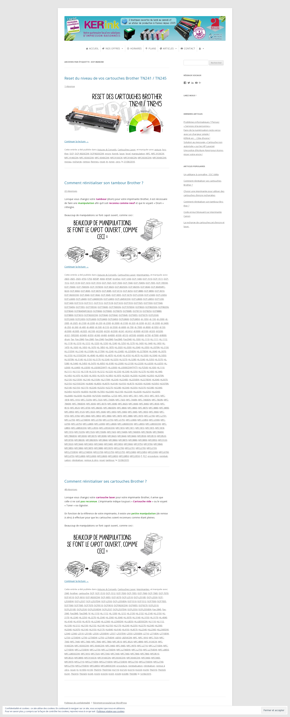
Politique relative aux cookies (110, 711)
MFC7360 (105, 653)
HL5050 (155, 383)
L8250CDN (127, 637)
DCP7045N (69, 307)
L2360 (74, 633)
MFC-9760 (75, 415)
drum (67, 339)
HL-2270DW (142, 351)
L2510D (88, 633)
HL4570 (130, 383)
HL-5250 (114, 359)
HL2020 (125, 375)
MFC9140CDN (130, 157)
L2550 (129, 633)
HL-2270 (92, 617)
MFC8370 (92, 435)
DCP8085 (127, 311)
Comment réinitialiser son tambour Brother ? (103, 182)
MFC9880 (98, 448)
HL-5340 (141, 359)
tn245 (90, 673)
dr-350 (67, 327)
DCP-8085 (106, 290)
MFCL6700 (164, 452)
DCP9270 (143, 315)
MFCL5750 (109, 452)
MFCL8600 (102, 456)
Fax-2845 (89, 339)
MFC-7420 (120, 399)
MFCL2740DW (85, 452)
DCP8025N (163, 307)
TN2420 (83, 673)
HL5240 (92, 387)
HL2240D (123, 379)
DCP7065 (78, 605)
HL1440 (158, 371)
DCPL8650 (135, 319)
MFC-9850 (96, 415)
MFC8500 (141, 435)
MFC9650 (118, 444)
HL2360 (158, 625)
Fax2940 (127, 339)
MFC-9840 (85, 415)
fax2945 (83, 613)
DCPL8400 (102, 319)
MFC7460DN (134, 431)
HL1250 (133, 371)
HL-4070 (109, 355)
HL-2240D (119, 351)
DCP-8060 (75, 290)
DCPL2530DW (94, 609)
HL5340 (125, 387)
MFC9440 (78, 444)
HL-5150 (88, 359)
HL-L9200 (85, 367)
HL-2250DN (130, 351)
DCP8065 (107, 311)
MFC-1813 (144, 395)
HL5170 (84, 387)
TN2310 (153, 669)
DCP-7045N (139, 282)
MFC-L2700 (149, 415)
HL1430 (150, 371)
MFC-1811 (133, 395)
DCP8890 (68, 315)
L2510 (81, 633)
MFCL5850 (142, 452)
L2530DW (104, 633)
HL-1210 (77, 343)
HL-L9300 (112, 367)
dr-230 (99, 323)
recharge (77, 161)
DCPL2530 (82, 609)
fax (72, 339)
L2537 (112, 633)
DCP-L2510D (140, 597)
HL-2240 (109, 351)
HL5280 (117, 387)
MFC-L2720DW (82, 649)
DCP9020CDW (97, 153)
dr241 (121, 331)
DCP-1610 (85, 282)
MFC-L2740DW (83, 419)
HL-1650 (83, 347)
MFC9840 (158, 444)
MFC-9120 (80, 411)
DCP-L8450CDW (123, 298)
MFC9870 (88, 448)
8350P (96, 278)
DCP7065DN (115, 307)
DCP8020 (139, 307)
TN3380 (133, 673)
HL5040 (147, 383)
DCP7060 (68, 605)
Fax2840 (109, 339)
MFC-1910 (75, 399)
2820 (66, 278)
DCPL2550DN (144, 609)
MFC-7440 (75, 641)
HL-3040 (153, 351)
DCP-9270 (127, 294)
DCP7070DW (128, 307)
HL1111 (68, 371)
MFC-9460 (122, 411)
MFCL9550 (135, 456)
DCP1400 (68, 303)
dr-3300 (156, 323)
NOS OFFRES (113, 48)
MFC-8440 (133, 403)
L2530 (96, 633)
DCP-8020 (109, 286)
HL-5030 (144, 355)
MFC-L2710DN (155, 645)
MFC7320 (90, 431)
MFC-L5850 (142, 419)
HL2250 (133, 625)
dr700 (148, 335)
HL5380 (150, 387)
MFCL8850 (124, 456)
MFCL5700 (98, 452)
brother (116, 278)
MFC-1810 (123, 395)
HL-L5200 (138, 363)
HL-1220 (95, 343)
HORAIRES (136, 48)
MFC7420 (111, 431)
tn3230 (104, 673)
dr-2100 (82, 323)
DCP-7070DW (96, 286)
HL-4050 (100, 355)
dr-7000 (138, 327)
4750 (84, 278)
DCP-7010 (96, 282)
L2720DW (75, 637)
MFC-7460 (85, 641)
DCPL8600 (124, 319)
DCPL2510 (153, 605)
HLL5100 (119, 391)
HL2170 (117, 625)
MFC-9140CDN (71, 157)
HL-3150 (68, 355)
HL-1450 (157, 343)
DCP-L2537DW (93, 601)
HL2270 (142, 625)
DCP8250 (147, 311)
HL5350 (133, 387)
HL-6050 (101, 363)
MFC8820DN (92, 440)
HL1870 (117, 375)
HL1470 (76, 375)
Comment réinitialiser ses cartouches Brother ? (105, 481)
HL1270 (142, 371)
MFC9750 (138, 444)
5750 (89, 278)
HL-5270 (123, 359)
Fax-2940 (99, 339)
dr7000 (155, 335)
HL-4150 (127, 355)
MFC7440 (115, 653)
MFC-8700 (85, 407)
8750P (109, 278)
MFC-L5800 (131, 419)
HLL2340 (142, 629)
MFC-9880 (128, 415)
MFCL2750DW (82, 665)
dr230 (107, 331)
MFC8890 (142, 440)
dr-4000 (90, 327)
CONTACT (189, 48)
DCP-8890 (149, 290)
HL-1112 (163, 339)
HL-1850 (101, 347)
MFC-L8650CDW (153, 423)
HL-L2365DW (117, 621)
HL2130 (68, 379)
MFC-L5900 (154, 419)
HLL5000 (110, 391)
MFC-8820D (96, 407)
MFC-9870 (117, 415)
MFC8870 (122, 440)
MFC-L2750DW (150, 649)
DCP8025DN (151, 307)
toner (112, 161)
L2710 (146, 633)
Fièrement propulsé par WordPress (110, 702)
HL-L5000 (119, 363)
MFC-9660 (154, 411)
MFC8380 (102, 435)
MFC (148, 153)
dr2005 (75, 331)
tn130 (90, 669)
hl (89, 613)
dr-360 (75, 327)
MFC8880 (132, 440)
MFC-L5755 (119, 419)
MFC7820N (146, 431)
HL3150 (68, 383)
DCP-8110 (117, 290)
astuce (157, 149)
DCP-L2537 (80, 601)
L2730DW (92, 637)
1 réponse (69, 86)
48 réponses (70, 489)
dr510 (125, 335)
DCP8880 (157, 311)
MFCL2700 (119, 448)
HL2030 (133, 375)
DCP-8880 (138, 290)
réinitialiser (77, 460)
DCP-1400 (137, 278)
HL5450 (68, 391)
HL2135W (77, 379)
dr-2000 (160, 319)
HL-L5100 (129, 363)
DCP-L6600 (69, 298)
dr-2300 (107, 323)
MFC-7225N (86, 399)
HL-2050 (145, 347)
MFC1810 (120, 427)
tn (107, 161)
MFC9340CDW (159, 157)
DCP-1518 (75, 282)
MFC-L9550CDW (107, 427)
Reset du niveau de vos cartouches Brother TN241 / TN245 (115, 78)
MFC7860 (144, 653)
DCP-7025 (106, 282)
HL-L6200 (148, 363)
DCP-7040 (128, 282)
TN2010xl (106, 669)
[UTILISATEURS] (201, 48)
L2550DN (137, 633)
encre (108, 153)
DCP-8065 (85, 290)
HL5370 (142, 387)
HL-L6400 (75, 367)
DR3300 (75, 335)
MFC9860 (78, 448)
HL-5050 (162, 355)
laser (122, 153)
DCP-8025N (133, 286)
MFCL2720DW (71, 452)
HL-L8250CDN (141, 621)
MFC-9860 (106, 415)
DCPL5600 (69, 319)
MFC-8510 (117, 641)
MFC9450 (88, 444)
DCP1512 (98, 303)
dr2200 (99, 331)
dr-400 (82, 327)
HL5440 (158, 387)
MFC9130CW (116, 157)
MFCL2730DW (145, 661)
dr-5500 (113, 327)
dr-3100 (124, 323)
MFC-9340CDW (102, 157)
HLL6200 (137, 391)
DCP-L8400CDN (95, 298)
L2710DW (164, 633)
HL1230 (117, 371)
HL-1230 (104, 343)
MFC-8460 (144, 403)
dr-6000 (122, 327)
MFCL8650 (113, 456)
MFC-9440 (101, 411)
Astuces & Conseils (107, 149)
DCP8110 (137, 311)
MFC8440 (121, 435)
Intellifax (106, 395)
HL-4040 (91, 355)
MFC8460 (131, 435)
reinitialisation (135, 665)
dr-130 (152, 319)
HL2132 (92, 625)
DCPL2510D (70, 609)
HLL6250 (146, 391)
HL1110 (160, 367)
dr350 (90, 335)
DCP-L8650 (148, 298)
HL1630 (84, 375)
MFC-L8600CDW (125, 423)
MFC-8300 (91, 403)
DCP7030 (148, 303)
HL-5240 (105, 359)
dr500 (118, 335)
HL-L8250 (128, 621)
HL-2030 (127, 347)
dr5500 (132, 335)
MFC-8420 (123, 403)
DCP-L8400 (81, 298)
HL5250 (101, 387)
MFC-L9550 (93, 427)
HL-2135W (69, 351)
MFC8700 (68, 440)
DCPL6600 (91, 319)
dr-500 (98, 327)
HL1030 (152, 367)
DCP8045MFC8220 (83, 311)
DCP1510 (78, 303)
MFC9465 (108, 444)
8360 (102, 278)
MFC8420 (112, 435)
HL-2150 (157, 613)
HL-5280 (132, 359)
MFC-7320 (97, 399)
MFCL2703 (141, 448)
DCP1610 (118, 303)
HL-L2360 (105, 621)
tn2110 (115, 669)
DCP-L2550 (106, 601)
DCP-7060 (142, 593)
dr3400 (83, 335)
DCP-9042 (95, 294)
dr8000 (162, 335)
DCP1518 (108, 303)
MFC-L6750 (76, 423)
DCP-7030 (117, 282)
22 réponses (70, 191)
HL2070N (159, 375)
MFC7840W (158, 431)
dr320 (152, 331)
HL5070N (164, 383)
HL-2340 (101, 617)
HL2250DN (134, 379)
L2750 (101, 637)
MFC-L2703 (69, 419)
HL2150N (95, 379)
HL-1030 (136, 339)
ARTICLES (168, 48)
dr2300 (114, 331)
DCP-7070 (163, 593)
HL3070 (163, 379)
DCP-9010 (159, 290)
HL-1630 (74, 347)
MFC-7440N (131, 399)
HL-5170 (97, 359)
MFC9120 (162, 440)
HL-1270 (131, 343)
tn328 (118, 673)
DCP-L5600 (149, 294)
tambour (110, 460)
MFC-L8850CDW (79, 427)
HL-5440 (74, 363)
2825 (72, 278)
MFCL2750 (69, 665)
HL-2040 (136, 347)
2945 (66, 593)
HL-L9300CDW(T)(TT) (128, 367)
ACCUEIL (94, 48)
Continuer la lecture (76, 141)
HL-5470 (92, 363)
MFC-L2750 (137, 649)
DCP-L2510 (127, 597)
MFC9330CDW (145, 157)
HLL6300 (156, 391)
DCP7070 (88, 605)
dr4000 (111, 335)
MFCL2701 (130, 448)
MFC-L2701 (161, 415)
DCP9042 (113, 315)
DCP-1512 (110, 593)
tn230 (146, 669)
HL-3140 (136, 617)
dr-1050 (144, 319)
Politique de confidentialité (77, 702)
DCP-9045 (106, 294)
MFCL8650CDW (108, 665)
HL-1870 (110, 347)
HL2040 (142, 375)
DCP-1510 (147, 278)
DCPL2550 (132, 609)
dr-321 (148, 323)
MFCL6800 (80, 456)
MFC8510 (151, 435)
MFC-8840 (122, 407)
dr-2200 (91, 323)
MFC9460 (98, 444)
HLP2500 (96, 395)
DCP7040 (158, 303)
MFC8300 (82, 435)
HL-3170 (154, 617)
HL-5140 (79, 359)
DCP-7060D (70, 286)
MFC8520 (161, 435)
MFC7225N (79, 431)
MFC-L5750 (108, 419)
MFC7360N (101, 431)
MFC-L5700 (96, 419)
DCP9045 (123, 315)
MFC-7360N (108, 399)
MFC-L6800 (88, 423)
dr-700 (130, 327)
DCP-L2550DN (120, 601)
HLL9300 (87, 395)
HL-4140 (118, 355)
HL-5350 (150, 359)
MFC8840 (103, 440)
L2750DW (109, 637)
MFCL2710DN (91, 661)
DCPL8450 (113, 319)
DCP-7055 (150, 282)
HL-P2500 (143, 367)
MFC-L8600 (111, 423)
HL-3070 (162, 351)
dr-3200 (140, 323)
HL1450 (68, 375)
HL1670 (101, 375)
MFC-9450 (111, 411)
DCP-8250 (128, 290)
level (128, 153)
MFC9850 (68, 448)
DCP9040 (103, 315)
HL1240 (125, 371)
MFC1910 (68, 431)
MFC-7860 (106, 641)
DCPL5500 (153, 315)
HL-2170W (100, 351)
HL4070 (105, 383)
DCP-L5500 (138, 294)
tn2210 (131, 669)
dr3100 (144, 331)
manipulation (138, 153)
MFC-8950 (69, 411)
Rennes (95, 161)
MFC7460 (124, 653)
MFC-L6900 (99, 423)
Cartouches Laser (127, 149)
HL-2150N (89, 351)
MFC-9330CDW (86, 157)
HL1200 (68, 625)
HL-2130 (164, 347)
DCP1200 (159, 298)
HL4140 (114, 383)
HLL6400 (68, 395)
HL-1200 (113, 613)
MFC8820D (79, 440)
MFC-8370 (101, 403)
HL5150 (76, 387)
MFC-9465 (132, 411)
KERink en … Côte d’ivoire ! (197, 138)
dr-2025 (74, 323)
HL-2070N (155, 347)
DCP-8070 (96, 290)
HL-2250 (83, 617)
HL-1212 (86, 343)
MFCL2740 (158, 661)
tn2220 (138, 669)
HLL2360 (152, 629)
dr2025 (83, 331)
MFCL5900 (153, 452)
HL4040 (89, 383)
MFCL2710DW (106, 661)
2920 (78, 278)
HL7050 (101, 391)
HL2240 (114, 379)
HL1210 (92, 371)
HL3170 (101, 629)
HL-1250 (122, 343)
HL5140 (68, 387)
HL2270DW (145, 379)
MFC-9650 (143, 411)
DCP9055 (133, 315)
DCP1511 (88, 303)
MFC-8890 (164, 407)
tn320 (97, 673)
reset (102, 161)
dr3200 (159, 331)
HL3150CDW (79, 383)
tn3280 (125, 673)
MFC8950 (152, 440)
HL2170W (105, 379)
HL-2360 (110, 617)
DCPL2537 (107, 609)
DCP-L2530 (152, 597)
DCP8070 (117, 311)
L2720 (114, 395)
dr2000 (67, 331)
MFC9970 (108, 448)
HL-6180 (110, 363)
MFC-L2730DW (108, 649)
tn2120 (123, 669)
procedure (153, 456)
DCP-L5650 (161, 294)
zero (118, 161)
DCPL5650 (80, 319)
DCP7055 (80, 307)
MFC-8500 (154, 403)
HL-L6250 (158, 363)
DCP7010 (128, 303)
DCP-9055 (116, 294)
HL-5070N (69, 359)
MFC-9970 (138, 415)
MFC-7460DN (144, 399)
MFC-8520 (75, 407)
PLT (145, 456)
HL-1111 (154, 339)
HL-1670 (92, 347)
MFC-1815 (154, 395)
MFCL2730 (133, 661)
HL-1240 (113, 343)
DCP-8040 (145, 286)
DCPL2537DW (120, 609)
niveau (67, 161)
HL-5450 (83, 363)
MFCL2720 (152, 448)
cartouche (84, 593)
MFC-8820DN (109, 407)
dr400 (104, 335)
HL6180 (92, 391)
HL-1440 (148, 343)
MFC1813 (139, 427)
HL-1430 (139, 343)
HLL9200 (78, 395)
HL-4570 (135, 355)
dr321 (67, 335)
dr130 (162, 327)
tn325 (111, 673)
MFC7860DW (70, 435)
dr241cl (128, 331)
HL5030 (138, 383)
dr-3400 (164, 323)
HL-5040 (153, 355)
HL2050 (150, 375)
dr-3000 (115, 323)
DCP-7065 (153, 593)
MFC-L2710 (142, 645)
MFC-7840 (96, 641)
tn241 (67, 673)
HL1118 (84, 371)
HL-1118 (68, 343)
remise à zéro (91, 460)
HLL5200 (128, 391)
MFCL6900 (91, 456)
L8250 (118, 637)
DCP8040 (68, 311)
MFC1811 (130, 427)
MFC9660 (128, 444)
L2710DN (154, 633)
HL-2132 (140, 613)
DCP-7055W (162, 282)
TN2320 (161, 669)
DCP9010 (78, 315)
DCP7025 (138, 303)
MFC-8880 (153, 407)
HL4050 (97, 383)
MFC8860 (113, 440)
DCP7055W (91, 307)
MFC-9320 (90, 411)
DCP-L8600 (137, 298)
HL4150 (122, 383)
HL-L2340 (95, 621)
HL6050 (84, 391)
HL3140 (84, 629)
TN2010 (97, 669)
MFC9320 (68, 444)
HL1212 (101, 371)
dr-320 (132, 323)
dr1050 (155, 327)
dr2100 (91, 331)
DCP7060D (103, 307)
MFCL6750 (69, 456)
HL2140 (86, 379)
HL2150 (109, 625)
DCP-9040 (84, 294)
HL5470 (76, 391)
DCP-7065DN (83, 286)
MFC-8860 (132, 407)
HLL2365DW (163, 629)
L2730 (84, 637)
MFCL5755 (120, 452)
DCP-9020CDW (82, 153)
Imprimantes (143, 274)
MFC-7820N (157, 399)
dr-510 (106, 327)
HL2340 (150, 625)
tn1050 (83, 669)
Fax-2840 (79, 339)
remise (86, 161)
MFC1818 (159, 427)
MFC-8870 (143, 407)
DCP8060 (97, 311)
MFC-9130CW (157, 153)
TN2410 (74, 673)
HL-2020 (119, 347)
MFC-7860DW (78, 403)
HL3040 (155, 379)
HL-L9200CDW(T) (99, 367)
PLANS (152, 48)
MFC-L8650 (139, 423)
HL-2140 (79, 351)
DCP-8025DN (121, 286)
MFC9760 (148, 444)
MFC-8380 (112, 403)
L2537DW (121, 633)
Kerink (115, 153)
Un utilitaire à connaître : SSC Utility (201, 174)
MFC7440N (122, 431)
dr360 (97, 335)
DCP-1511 (158, 278)
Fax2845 (118, 339)
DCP (72, 153)
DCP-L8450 (109, 298)
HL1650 (92, 375)
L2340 (67, 633)
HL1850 (109, 375)
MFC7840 (134, 653)
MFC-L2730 (95, 649)
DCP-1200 (126, 278)
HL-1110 (145, 339)
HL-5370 (159, 359)
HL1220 (109, 371)
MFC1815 (149, 427)
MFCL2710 (79, 661)
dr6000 (140, 335)
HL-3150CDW (79, 355)
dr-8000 (147, 327)
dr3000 (136, 331)
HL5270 (109, 387)
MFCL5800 (131, 452)
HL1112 (76, 371)
